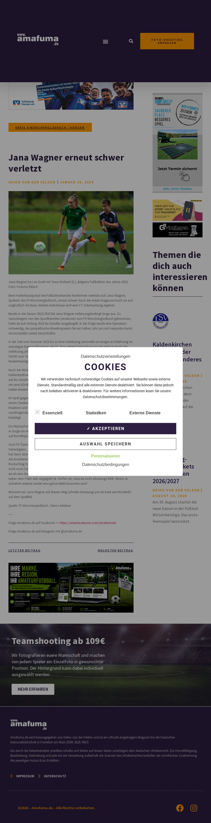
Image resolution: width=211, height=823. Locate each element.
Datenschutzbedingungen (105, 464)
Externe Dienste (145, 413)
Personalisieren (105, 456)
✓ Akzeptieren (106, 428)
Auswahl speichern (105, 444)
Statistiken (96, 413)
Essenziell (52, 413)
